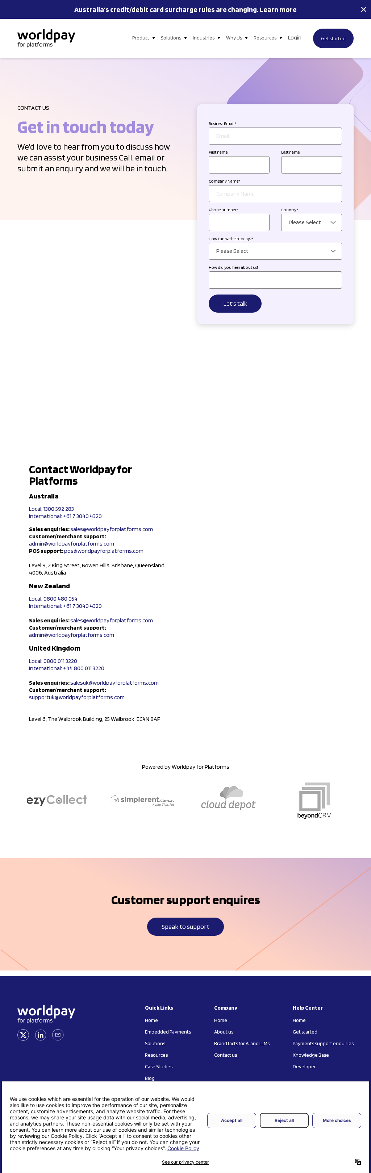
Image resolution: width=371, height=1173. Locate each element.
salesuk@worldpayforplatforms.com (114, 682)
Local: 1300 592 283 (51, 508)
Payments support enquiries (323, 1043)
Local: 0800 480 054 (53, 598)
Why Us (234, 38)
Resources (265, 38)
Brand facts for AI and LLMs (242, 1043)
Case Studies (158, 1066)
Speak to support (185, 926)
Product (140, 38)
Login (294, 37)
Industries (203, 38)
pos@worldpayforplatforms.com (103, 550)
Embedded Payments (168, 1032)
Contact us (225, 1055)
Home (151, 1020)
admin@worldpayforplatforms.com (71, 543)
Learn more (278, 9)
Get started (333, 38)
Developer (304, 1066)
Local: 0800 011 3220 (53, 661)
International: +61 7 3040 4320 (65, 516)
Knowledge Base (311, 1055)
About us (223, 1032)
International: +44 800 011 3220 (66, 668)
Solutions (171, 38)
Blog (150, 1078)
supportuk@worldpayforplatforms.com (77, 697)
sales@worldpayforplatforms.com (111, 529)
